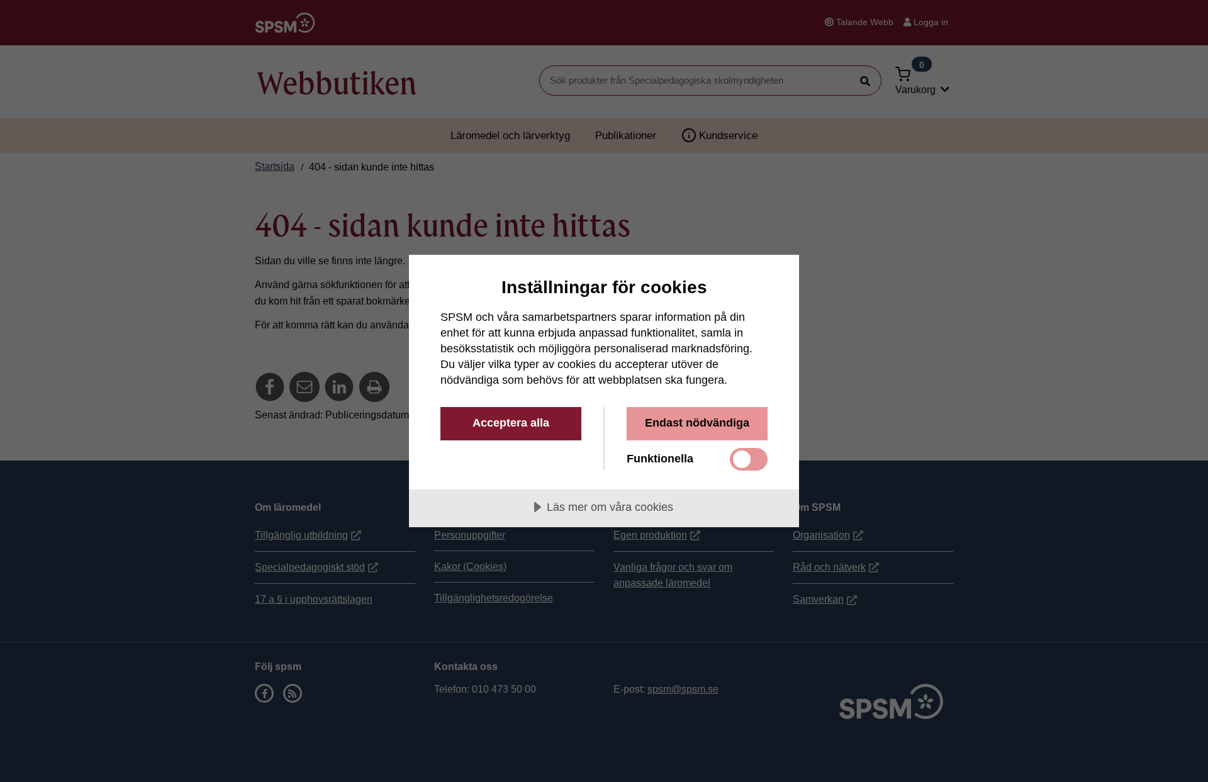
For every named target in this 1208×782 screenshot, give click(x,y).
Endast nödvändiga (697, 422)
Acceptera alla (511, 422)
